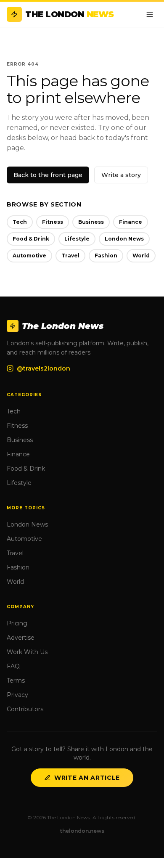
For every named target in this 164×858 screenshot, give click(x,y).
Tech (20, 222)
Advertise (20, 637)
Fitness (52, 222)
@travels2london (43, 368)
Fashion (106, 255)
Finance (130, 222)
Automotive (29, 255)
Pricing (17, 623)
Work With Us (27, 652)
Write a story (121, 175)
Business (91, 222)
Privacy (17, 695)
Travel (70, 255)
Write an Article (87, 777)
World (141, 255)
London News (124, 239)
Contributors (25, 709)
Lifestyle (77, 239)
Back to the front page (47, 175)
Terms (16, 680)
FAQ (13, 666)
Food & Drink (31, 239)
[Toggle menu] (149, 14)
